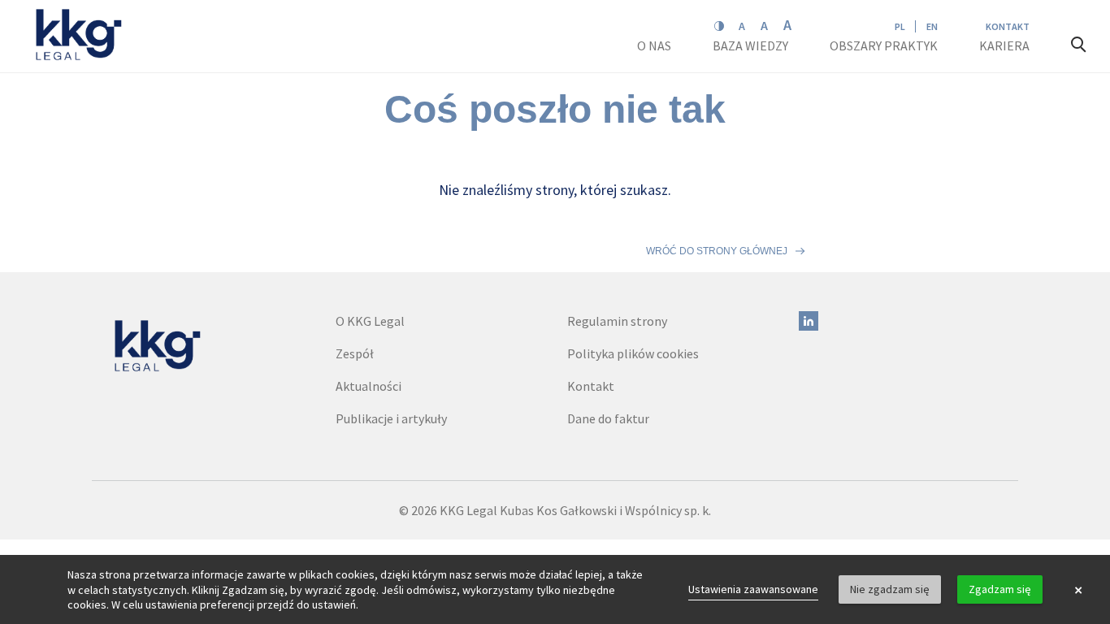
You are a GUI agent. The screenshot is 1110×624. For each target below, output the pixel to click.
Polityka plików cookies (633, 353)
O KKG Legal (370, 321)
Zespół (355, 353)
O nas (655, 45)
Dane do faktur (608, 418)
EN (932, 26)
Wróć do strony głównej (716, 251)
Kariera (1005, 45)
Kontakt (1008, 26)
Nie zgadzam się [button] (890, 589)
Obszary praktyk (884, 45)
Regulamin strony (617, 321)
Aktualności (368, 386)
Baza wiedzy (752, 45)
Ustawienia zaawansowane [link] (753, 589)
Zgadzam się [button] (1000, 589)
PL (900, 26)
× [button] (1078, 590)
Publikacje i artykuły (391, 418)
